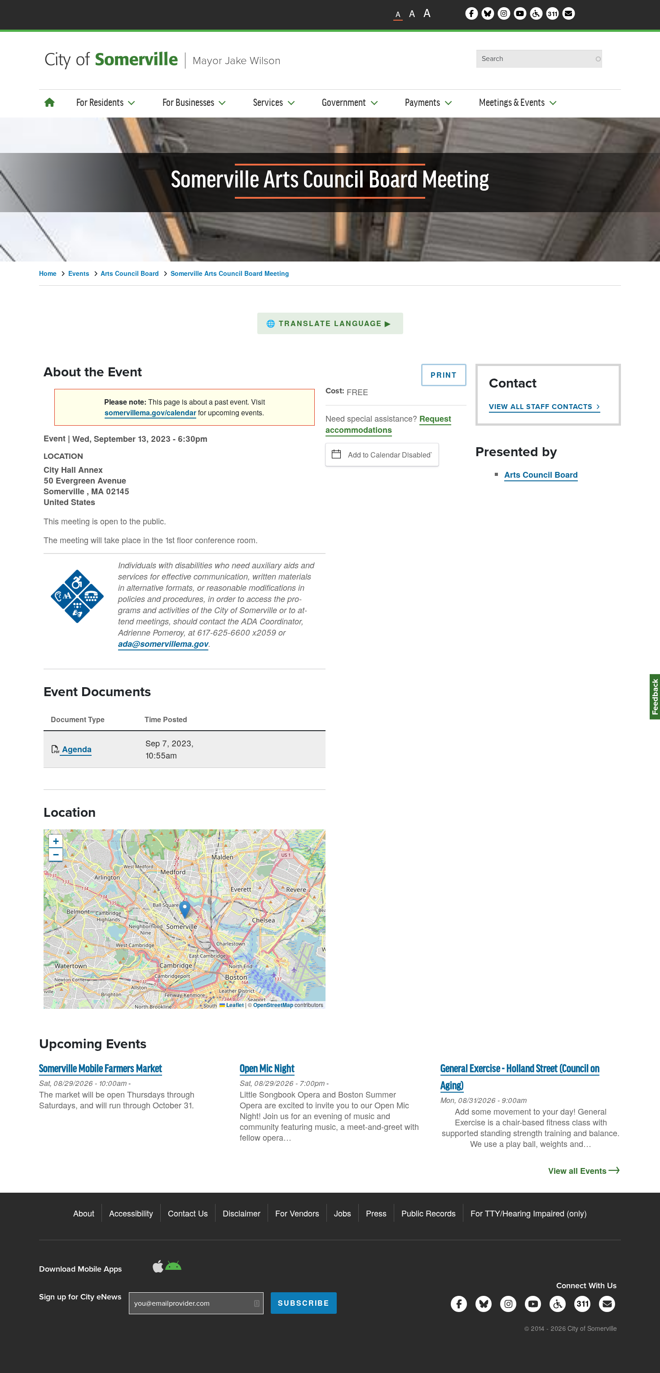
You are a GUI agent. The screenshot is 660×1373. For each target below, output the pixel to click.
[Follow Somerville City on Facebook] (457, 1303)
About (83, 1213)
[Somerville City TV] (531, 1303)
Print (444, 375)
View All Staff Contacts (541, 406)
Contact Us (188, 1213)
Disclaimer (241, 1213)
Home (48, 273)
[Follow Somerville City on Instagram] (506, 1303)
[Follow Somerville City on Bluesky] (482, 1303)
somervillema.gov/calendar (150, 412)
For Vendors (297, 1213)
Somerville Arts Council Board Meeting (230, 273)
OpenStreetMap (273, 1005)
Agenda (76, 749)
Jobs (342, 1213)
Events (78, 273)
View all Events (577, 1171)
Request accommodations (388, 424)
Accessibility (131, 1213)
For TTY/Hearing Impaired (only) (529, 1213)
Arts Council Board (130, 273)
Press (376, 1213)
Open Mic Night (267, 1069)
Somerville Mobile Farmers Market (100, 1069)
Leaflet (234, 1005)
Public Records (428, 1213)
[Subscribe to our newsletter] (605, 1303)
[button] (330, 323)
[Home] (49, 102)
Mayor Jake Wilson (237, 60)
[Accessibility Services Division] (556, 1303)
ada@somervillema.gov (163, 643)
